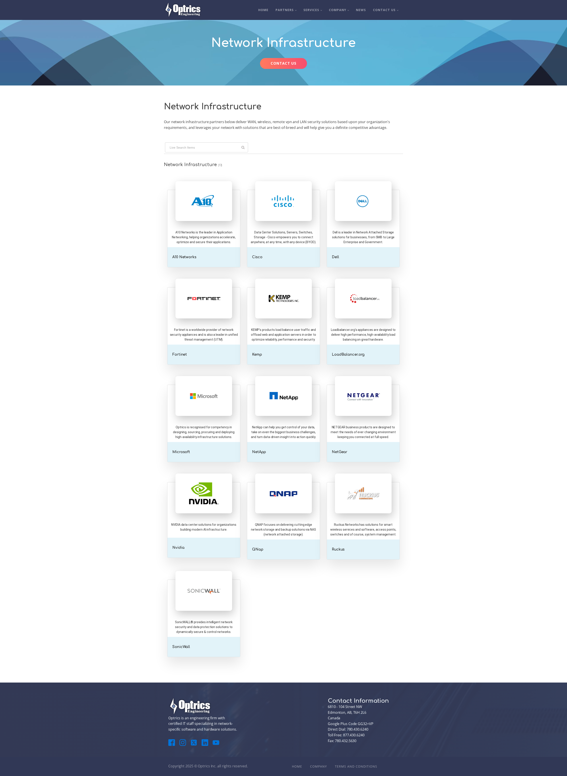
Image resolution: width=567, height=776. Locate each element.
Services (311, 10)
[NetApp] (283, 405)
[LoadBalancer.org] (363, 307)
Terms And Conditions (356, 766)
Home (263, 10)
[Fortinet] (203, 307)
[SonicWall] (203, 600)
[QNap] (283, 502)
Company (337, 10)
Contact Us (384, 10)
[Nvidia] (203, 502)
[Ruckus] (363, 502)
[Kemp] (283, 307)
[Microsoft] (203, 405)
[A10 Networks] (203, 210)
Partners (285, 10)
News (361, 10)
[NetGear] (363, 405)
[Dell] (363, 210)
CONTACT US (283, 63)
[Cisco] (283, 210)
